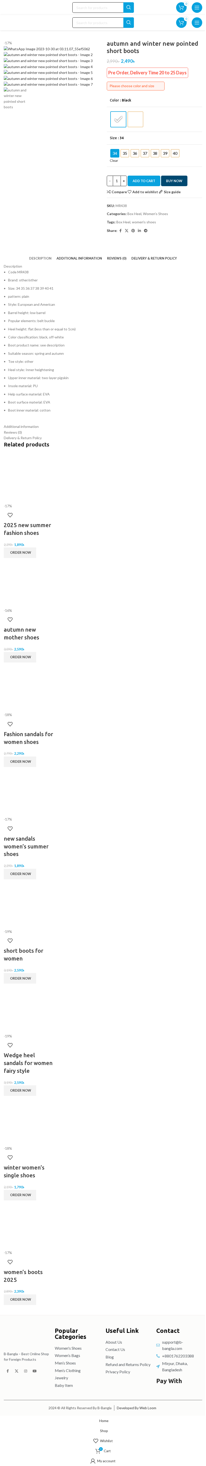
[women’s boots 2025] (29, 1225)
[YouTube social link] (34, 1371)
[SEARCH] (128, 7)
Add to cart (144, 181)
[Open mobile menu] (197, 8)
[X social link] (16, 1371)
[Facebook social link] (7, 1371)
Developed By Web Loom (136, 1408)
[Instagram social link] (25, 1371)
